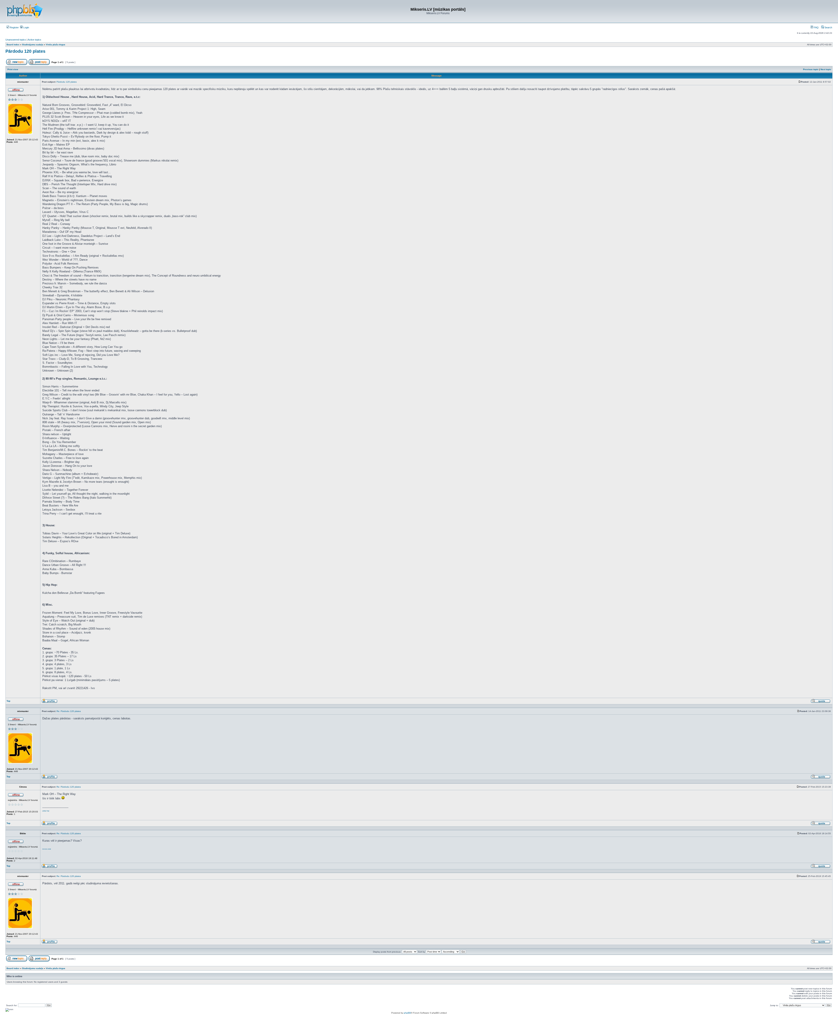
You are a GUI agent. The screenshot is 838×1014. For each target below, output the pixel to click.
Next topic (826, 69)
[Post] (799, 82)
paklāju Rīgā (45, 811)
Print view (12, 69)
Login (26, 27)
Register (14, 27)
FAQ (816, 27)
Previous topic (811, 69)
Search (828, 27)
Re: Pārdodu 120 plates (69, 711)
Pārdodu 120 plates (25, 51)
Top (8, 701)
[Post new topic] (16, 64)
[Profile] (49, 702)
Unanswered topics (15, 39)
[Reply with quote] (820, 702)
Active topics (34, 39)
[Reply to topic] (39, 64)
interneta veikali (46, 849)
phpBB (407, 1013)
